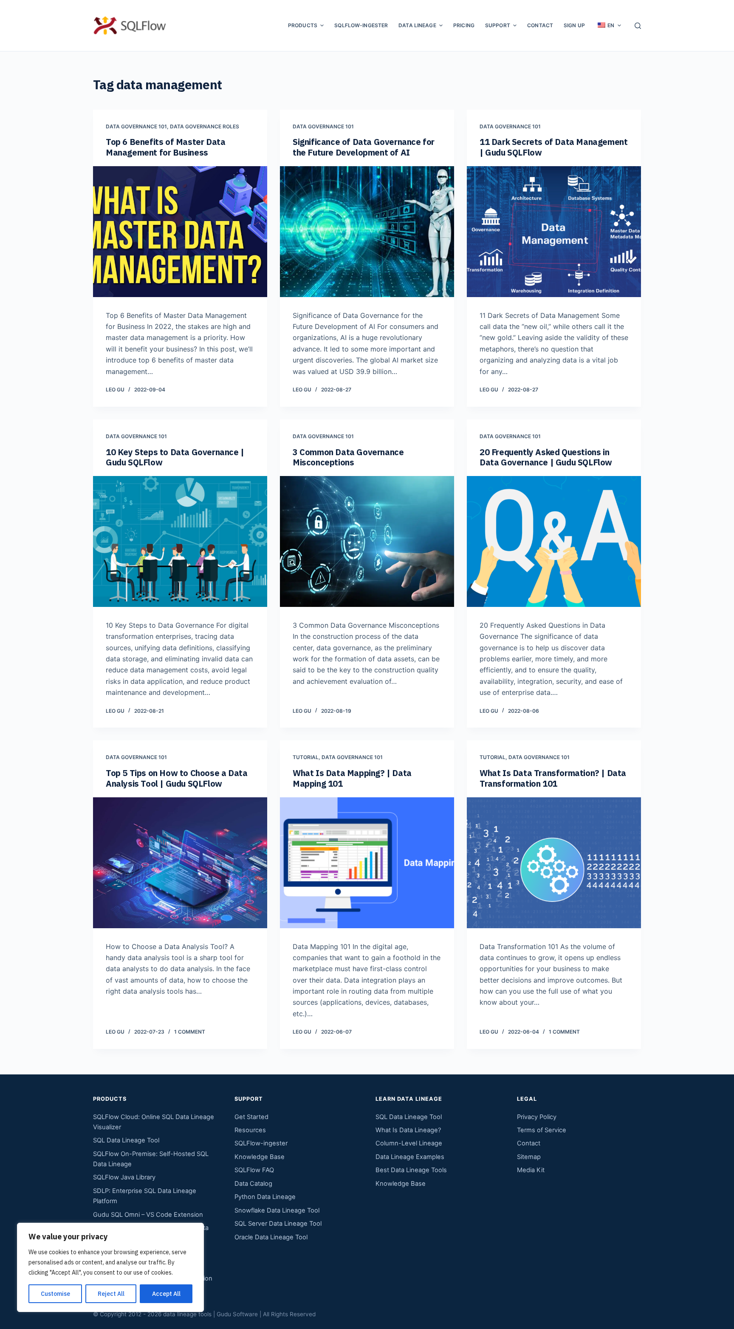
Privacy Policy (536, 1117)
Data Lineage (417, 25)
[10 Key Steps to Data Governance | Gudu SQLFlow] (180, 541)
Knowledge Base (259, 1157)
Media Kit (531, 1170)
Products (302, 25)
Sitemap (529, 1157)
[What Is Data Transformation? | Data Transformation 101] (554, 862)
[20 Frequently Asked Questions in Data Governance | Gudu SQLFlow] (554, 541)
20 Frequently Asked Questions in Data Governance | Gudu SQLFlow (546, 457)
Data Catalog (253, 1183)
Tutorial (306, 757)
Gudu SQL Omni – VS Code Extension (148, 1214)
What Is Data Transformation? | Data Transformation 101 (553, 778)
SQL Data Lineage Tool (126, 1140)
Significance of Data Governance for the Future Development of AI (364, 147)
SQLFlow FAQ (254, 1170)
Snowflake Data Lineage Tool (276, 1210)
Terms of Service (541, 1130)
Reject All (111, 1294)
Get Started (251, 1117)
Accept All (166, 1294)
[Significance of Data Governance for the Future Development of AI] (367, 231)
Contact (540, 25)
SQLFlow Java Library (124, 1177)
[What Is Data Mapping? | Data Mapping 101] (367, 862)
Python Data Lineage (265, 1197)
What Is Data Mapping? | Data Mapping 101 (352, 778)
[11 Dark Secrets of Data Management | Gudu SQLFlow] (554, 231)
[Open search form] (638, 26)
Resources (250, 1130)
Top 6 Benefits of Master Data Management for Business (165, 147)
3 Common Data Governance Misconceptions (348, 457)
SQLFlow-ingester (361, 25)
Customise (55, 1294)
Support (497, 25)
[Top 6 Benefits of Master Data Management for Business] (180, 231)
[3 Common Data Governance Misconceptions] (367, 541)
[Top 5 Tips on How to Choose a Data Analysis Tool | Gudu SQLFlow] (180, 862)
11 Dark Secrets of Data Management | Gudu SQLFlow (553, 147)
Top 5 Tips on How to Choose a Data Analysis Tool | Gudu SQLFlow (176, 778)
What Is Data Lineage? (408, 1130)
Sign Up (574, 25)
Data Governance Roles (204, 126)
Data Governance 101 (136, 126)
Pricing (463, 25)
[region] (110, 1267)
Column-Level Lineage (408, 1143)
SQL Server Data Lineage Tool (278, 1223)
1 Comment (189, 1032)
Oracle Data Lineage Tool (271, 1237)
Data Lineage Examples (409, 1157)
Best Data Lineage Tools (411, 1170)
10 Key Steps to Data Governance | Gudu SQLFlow (175, 457)
